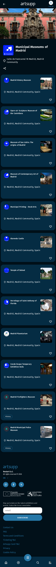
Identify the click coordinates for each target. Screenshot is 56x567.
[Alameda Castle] (46, 242)
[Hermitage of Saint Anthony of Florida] (46, 305)
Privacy (6, 548)
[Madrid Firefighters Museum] (46, 400)
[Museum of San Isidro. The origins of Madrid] (46, 147)
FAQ (5, 531)
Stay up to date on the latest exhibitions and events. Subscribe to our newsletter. (20, 504)
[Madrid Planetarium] (46, 337)
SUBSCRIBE (22, 518)
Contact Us (8, 527)
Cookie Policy (9, 552)
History (8, 416)
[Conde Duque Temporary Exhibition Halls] (46, 368)
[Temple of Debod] (46, 273)
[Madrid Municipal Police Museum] (46, 432)
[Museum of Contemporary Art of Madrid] (46, 178)
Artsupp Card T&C (11, 544)
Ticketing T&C (9, 540)
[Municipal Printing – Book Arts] (46, 210)
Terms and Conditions (13, 536)
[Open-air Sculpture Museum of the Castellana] (46, 115)
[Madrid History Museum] (46, 83)
